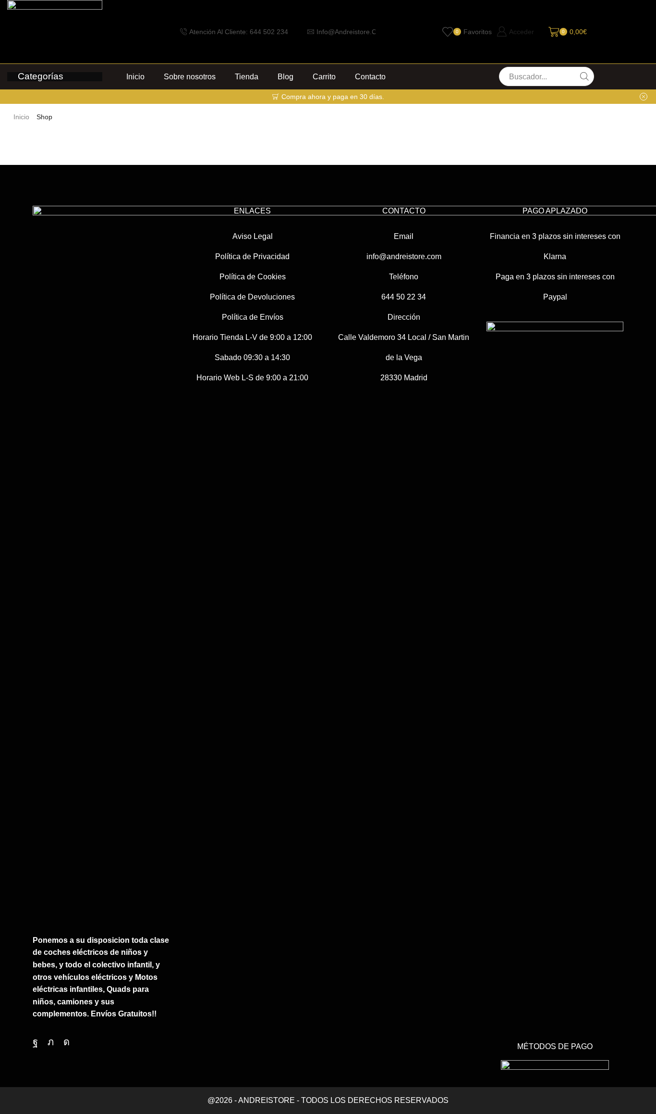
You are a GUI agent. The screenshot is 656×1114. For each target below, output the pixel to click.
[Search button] (584, 76)
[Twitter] (51, 1042)
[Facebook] (35, 1042)
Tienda (246, 76)
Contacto (370, 76)
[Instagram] (66, 1042)
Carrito (324, 76)
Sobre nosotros (190, 76)
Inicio (135, 76)
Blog (285, 76)
